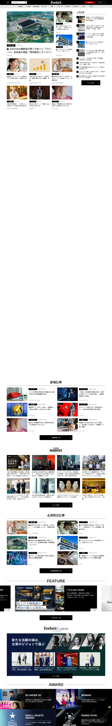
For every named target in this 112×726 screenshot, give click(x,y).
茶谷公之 (58, 32)
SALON (83, 6)
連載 (52, 6)
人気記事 (28, 6)
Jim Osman (81, 415)
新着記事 (21, 6)
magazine (9, 55)
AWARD (68, 6)
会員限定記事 (36, 6)
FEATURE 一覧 (56, 618)
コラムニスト (60, 6)
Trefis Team (59, 55)
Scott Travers (55, 108)
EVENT (91, 6)
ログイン (100, 2)
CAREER (76, 6)
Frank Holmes (32, 415)
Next (99, 598)
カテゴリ (45, 6)
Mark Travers (82, 430)
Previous (13, 598)
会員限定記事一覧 (56, 571)
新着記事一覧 (56, 438)
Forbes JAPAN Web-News (13, 83)
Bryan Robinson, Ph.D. (35, 83)
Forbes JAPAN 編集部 (57, 83)
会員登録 (90, 2)
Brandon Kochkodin (83, 400)
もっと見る (90, 83)
